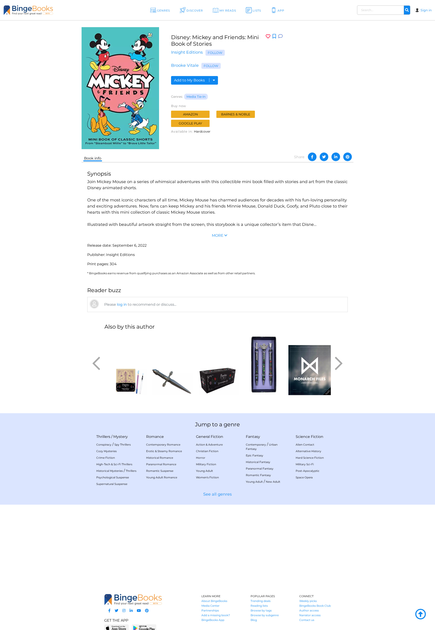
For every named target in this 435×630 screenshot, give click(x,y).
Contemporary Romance (163, 444)
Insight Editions (187, 52)
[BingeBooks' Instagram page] (124, 611)
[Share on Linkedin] (335, 157)
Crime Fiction (105, 457)
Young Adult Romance (161, 477)
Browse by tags (261, 610)
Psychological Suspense (112, 477)
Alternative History (308, 451)
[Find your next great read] (43, 10)
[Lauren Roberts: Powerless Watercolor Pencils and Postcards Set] (125, 364)
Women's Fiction (207, 477)
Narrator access (310, 615)
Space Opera (304, 477)
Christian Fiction (207, 451)
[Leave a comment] (280, 36)
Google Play (190, 123)
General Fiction (209, 436)
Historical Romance (159, 457)
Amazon (190, 114)
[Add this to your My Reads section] (274, 36)
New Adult (273, 481)
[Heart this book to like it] (268, 36)
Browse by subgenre (265, 615)
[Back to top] (420, 614)
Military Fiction (206, 464)
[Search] (407, 10)
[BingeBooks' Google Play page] (144, 628)
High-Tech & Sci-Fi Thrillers (114, 464)
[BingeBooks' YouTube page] (139, 611)
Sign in (426, 10)
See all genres (217, 494)
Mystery (120, 436)
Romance (155, 436)
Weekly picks (308, 601)
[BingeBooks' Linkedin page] (131, 611)
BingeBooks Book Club (315, 605)
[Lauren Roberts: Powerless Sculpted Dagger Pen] (171, 364)
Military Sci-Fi (305, 464)
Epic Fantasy (254, 455)
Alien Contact (305, 444)
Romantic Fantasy (258, 475)
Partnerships (210, 610)
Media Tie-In (195, 97)
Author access (309, 610)
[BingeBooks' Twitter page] (116, 611)
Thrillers (103, 436)
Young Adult (204, 470)
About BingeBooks (214, 601)
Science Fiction (309, 436)
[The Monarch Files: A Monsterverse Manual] (309, 364)
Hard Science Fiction (310, 457)
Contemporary (256, 444)
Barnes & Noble (235, 114)
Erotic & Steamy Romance (164, 451)
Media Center (210, 605)
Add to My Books (190, 80)
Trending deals (261, 601)
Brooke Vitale (185, 65)
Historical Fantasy (258, 462)
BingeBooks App (212, 620)
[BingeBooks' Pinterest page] (147, 611)
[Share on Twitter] (324, 157)
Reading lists (259, 605)
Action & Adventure (209, 444)
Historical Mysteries (109, 470)
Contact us (306, 620)
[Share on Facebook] (312, 157)
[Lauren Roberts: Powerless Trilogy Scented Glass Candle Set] (217, 364)
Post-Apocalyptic (307, 470)
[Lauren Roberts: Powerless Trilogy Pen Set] (263, 364)
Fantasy (253, 436)
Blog (254, 620)
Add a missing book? (215, 615)
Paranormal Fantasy (259, 468)
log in (122, 304)
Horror (200, 457)
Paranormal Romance (161, 464)
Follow (215, 53)
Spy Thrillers (122, 444)
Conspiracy (103, 444)
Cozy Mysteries (106, 451)
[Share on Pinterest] (347, 157)
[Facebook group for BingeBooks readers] (109, 611)
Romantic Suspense (159, 470)
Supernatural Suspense (111, 484)
